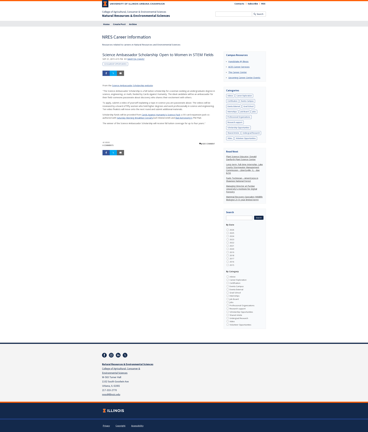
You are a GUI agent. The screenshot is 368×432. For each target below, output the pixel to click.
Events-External (234, 106)
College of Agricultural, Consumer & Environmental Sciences (134, 12)
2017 (232, 258)
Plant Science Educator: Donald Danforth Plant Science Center (241, 158)
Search (260, 14)
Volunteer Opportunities (246, 138)
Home (106, 24)
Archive (133, 24)
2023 (232, 239)
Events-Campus (247, 101)
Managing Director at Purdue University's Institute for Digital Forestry (241, 189)
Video (230, 138)
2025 (232, 233)
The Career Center (237, 72)
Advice (230, 95)
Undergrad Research (251, 133)
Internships (232, 111)
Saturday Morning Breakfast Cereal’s (135, 117)
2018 (232, 255)
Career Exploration (244, 95)
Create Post (119, 24)
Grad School (248, 106)
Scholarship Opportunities (115, 64)
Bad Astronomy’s (183, 117)
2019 (232, 252)
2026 (232, 230)
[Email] (120, 73)
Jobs (254, 111)
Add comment (208, 144)
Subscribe (253, 3)
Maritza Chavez (135, 59)
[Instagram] (111, 355)
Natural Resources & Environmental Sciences (136, 16)
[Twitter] (125, 355)
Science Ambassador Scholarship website (132, 85)
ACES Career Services (239, 66)
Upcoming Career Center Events (244, 77)
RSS (263, 3)
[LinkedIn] (118, 355)
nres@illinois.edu (111, 394)
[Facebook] (104, 355)
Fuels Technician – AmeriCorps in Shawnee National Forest (242, 179)
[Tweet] (113, 73)
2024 (232, 236)
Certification (232, 101)
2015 (232, 265)
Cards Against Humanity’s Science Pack (161, 114)
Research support (235, 122)
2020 (232, 249)
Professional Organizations (239, 117)
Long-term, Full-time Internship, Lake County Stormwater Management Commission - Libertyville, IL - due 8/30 (244, 168)
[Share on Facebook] (106, 73)
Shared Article (233, 133)
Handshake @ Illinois (238, 61)
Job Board (244, 111)
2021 (232, 245)
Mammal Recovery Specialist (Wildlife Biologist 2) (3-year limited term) (244, 198)
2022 (232, 242)
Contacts (239, 3)
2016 (232, 261)
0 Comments (108, 145)
